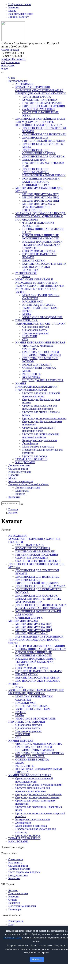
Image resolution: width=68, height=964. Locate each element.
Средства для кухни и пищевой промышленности (41, 394)
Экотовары (14, 909)
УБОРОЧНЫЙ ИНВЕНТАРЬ (39, 307)
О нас (11, 77)
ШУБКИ (27, 310)
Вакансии (14, 902)
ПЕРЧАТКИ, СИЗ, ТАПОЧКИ (26, 322)
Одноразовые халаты (34, 329)
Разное (26, 276)
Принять (37, 959)
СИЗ (25, 339)
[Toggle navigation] (2, 72)
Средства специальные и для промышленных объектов (39, 407)
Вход (11, 924)
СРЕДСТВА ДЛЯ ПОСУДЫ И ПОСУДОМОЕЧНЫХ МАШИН (41, 353)
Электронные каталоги (22, 905)
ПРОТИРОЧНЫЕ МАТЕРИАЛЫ (42, 102)
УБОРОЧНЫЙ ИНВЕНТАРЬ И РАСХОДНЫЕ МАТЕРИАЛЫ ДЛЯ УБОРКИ (36, 282)
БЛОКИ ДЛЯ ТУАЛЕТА (37, 364)
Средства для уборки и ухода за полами (38, 784)
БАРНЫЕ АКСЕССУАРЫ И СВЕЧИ (44, 263)
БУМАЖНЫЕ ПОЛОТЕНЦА (39, 99)
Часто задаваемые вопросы (24, 871)
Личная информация (27, 487)
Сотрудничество (18, 875)
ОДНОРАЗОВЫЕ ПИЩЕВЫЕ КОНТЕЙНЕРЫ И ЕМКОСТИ (40, 237)
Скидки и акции (18, 468)
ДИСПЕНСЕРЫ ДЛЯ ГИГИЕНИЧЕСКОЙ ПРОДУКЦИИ (43, 139)
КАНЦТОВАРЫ (25, 462)
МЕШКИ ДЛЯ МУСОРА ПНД (40, 200)
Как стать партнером (20, 13)
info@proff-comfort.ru (13, 59)
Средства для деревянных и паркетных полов (38, 429)
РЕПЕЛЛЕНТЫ (31, 374)
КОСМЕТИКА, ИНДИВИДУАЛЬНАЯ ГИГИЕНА (42, 379)
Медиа (12, 10)
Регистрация (15, 921)
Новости (13, 7)
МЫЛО (26, 370)
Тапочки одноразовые (35, 333)
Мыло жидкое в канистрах (38, 446)
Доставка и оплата (19, 465)
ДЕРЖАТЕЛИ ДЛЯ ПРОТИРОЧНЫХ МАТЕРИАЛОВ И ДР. (43, 162)
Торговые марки (18, 893)
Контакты (14, 496)
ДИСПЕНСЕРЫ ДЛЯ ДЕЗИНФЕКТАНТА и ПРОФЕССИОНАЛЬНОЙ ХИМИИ (44, 172)
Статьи (12, 899)
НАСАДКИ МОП (32, 301)
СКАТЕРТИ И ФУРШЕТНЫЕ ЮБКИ (38, 560)
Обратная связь (10, 62)
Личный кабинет (18, 16)
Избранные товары (19, 4)
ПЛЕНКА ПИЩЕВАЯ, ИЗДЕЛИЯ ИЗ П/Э (40, 649)
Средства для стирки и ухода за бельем (38, 794)
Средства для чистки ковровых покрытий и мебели (40, 435)
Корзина (20, 493)
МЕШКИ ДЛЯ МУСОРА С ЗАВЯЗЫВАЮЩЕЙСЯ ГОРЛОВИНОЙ (38, 207)
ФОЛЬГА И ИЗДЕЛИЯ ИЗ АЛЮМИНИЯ (38, 224)
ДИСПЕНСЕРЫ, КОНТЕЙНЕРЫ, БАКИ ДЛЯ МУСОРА (39, 123)
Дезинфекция (30, 443)
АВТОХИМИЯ (24, 83)
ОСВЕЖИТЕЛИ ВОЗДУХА (39, 367)
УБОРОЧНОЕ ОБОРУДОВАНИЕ (42, 317)
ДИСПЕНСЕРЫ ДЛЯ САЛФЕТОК (43, 156)
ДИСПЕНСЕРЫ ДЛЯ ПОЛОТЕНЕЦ (44, 134)
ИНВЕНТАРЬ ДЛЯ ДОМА (38, 304)
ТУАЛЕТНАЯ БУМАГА (36, 96)
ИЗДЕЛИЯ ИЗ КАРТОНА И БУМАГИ (38, 671)
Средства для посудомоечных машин (44, 418)
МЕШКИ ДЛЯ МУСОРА (30, 188)
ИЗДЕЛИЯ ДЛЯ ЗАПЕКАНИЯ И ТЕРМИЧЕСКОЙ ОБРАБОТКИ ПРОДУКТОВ (42, 244)
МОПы (26, 314)
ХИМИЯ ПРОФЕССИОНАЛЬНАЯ (31, 385)
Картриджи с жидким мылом (39, 440)
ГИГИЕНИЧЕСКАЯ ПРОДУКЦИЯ (43, 106)
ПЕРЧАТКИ (29, 336)
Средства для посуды (34, 456)
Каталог (13, 80)
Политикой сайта (12, 937)
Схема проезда (10, 49)
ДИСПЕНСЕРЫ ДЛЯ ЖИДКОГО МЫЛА (40, 586)
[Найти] (21, 504)
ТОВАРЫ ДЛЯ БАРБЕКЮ (31, 459)
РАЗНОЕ (20, 273)
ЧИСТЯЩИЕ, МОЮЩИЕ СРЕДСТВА (38, 743)
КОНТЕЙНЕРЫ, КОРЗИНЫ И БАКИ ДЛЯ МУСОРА (41, 180)
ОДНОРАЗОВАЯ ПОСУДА (38, 251)
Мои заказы (22, 490)
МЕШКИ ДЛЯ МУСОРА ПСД (40, 194)
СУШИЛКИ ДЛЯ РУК (36, 184)
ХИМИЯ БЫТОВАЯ (27, 342)
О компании (15, 859)
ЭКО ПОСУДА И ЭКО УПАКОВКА (36, 268)
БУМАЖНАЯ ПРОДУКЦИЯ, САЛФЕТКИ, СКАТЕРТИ (33, 89)
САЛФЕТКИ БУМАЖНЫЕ (38, 109)
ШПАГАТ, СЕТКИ (33, 260)
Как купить (15, 862)
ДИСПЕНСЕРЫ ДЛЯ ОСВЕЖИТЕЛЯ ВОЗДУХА (39, 152)
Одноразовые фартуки (35, 326)
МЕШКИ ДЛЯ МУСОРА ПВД (40, 197)
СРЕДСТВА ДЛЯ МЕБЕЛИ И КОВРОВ (39, 753)
